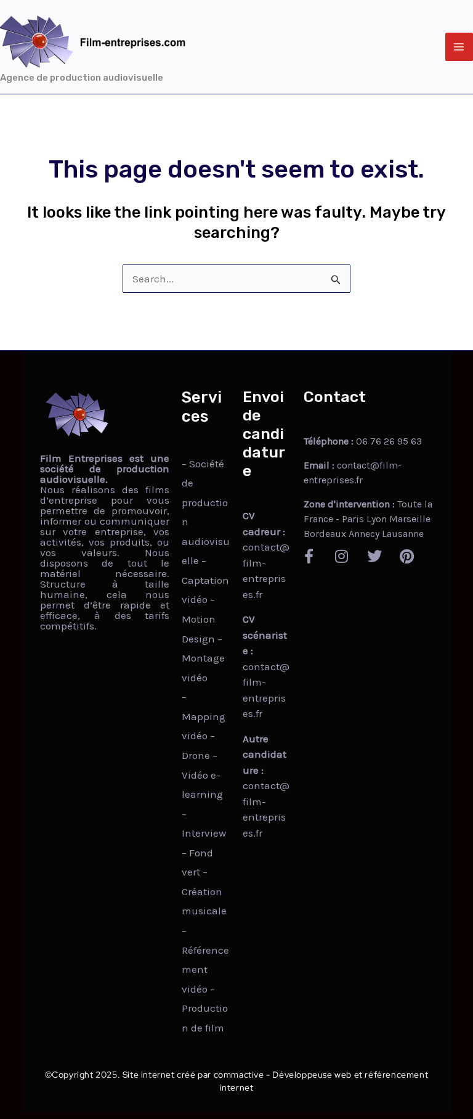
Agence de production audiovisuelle (81, 77)
